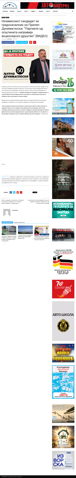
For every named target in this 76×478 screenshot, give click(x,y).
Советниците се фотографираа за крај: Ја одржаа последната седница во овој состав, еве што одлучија (38, 202)
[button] (72, 11)
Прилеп (11, 15)
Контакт (55, 11)
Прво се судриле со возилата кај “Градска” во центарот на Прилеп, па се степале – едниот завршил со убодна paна (13, 202)
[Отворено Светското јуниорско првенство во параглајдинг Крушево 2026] (25, 230)
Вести (19, 11)
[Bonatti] (63, 147)
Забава (41, 11)
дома (3, 15)
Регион (12, 11)
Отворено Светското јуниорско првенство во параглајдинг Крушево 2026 (25, 237)
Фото (48, 11)
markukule (9, 39)
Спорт (26, 11)
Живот (33, 11)
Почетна (5, 11)
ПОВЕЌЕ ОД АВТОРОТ (19, 222)
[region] (63, 32)
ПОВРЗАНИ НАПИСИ (7, 222)
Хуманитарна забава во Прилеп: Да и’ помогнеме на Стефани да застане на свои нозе (41, 238)
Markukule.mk (5, 176)
